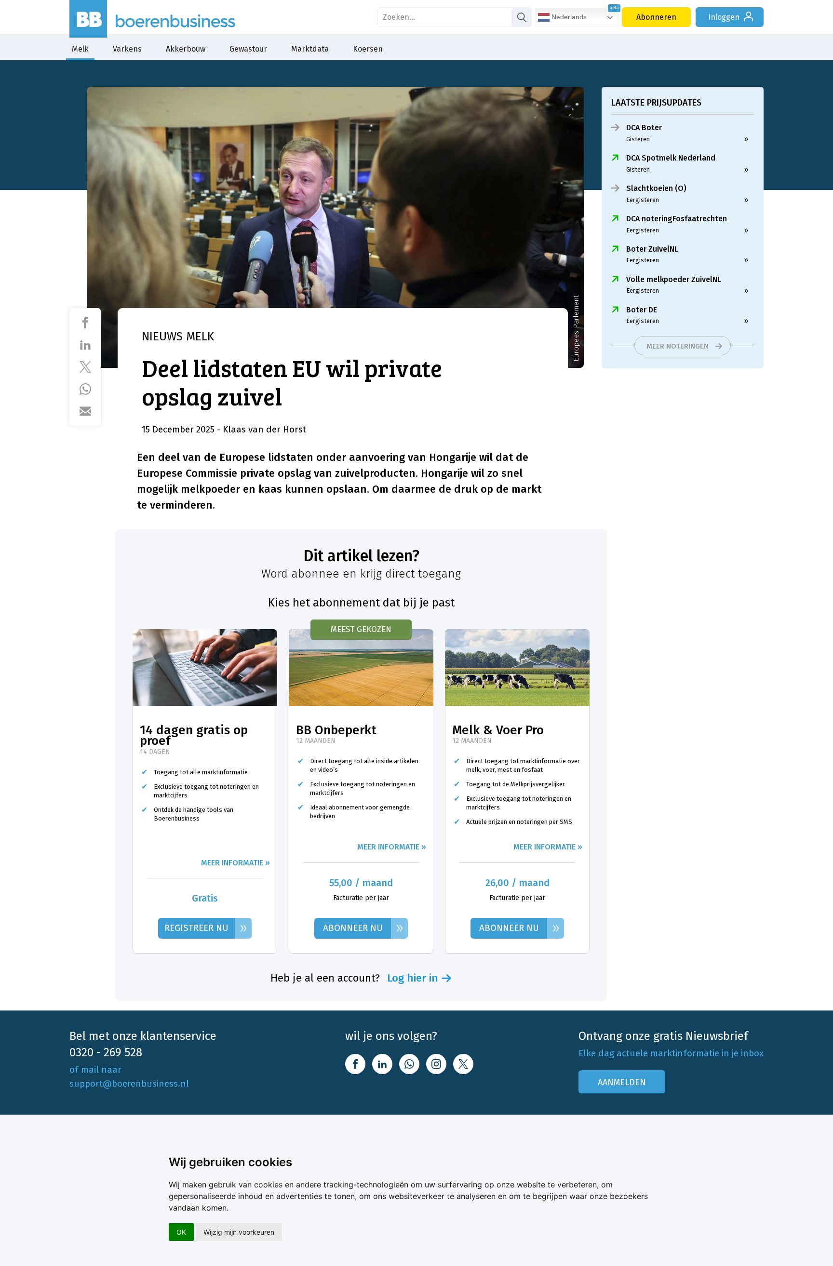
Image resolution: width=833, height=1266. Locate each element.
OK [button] (181, 1232)
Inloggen (723, 17)
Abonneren (656, 17)
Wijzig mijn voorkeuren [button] (238, 1232)
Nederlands (568, 17)
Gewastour (248, 49)
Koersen (368, 49)
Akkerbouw (185, 49)
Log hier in (412, 978)
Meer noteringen (677, 346)
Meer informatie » (235, 862)
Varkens (127, 49)
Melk (80, 49)
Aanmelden (622, 1082)
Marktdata (310, 49)
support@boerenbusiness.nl (129, 1083)
